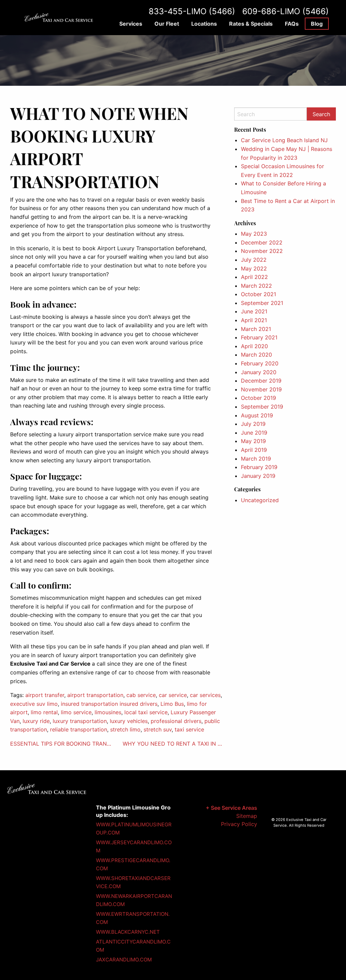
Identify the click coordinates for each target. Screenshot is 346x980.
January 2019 (258, 475)
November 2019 (261, 389)
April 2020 (254, 346)
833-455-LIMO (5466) (192, 11)
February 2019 (259, 467)
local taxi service (146, 712)
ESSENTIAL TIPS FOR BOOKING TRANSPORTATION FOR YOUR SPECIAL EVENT (61, 743)
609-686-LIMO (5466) (285, 11)
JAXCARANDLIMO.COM (124, 959)
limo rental (44, 712)
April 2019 (254, 449)
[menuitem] (130, 24)
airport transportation (95, 695)
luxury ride (36, 721)
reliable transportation (78, 729)
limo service (76, 712)
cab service (141, 695)
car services (205, 695)
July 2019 (253, 423)
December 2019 (261, 380)
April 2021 (254, 320)
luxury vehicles (129, 721)
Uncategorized (260, 500)
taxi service (189, 729)
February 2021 (259, 337)
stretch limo (125, 729)
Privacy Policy (239, 824)
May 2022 (254, 268)
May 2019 (253, 441)
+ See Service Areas (231, 807)
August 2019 (257, 415)
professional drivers (176, 721)
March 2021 (256, 329)
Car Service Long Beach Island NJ (284, 140)
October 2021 (258, 294)
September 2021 (262, 303)
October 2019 (258, 397)
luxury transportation (80, 721)
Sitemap (246, 816)
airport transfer (44, 695)
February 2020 (259, 363)
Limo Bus (172, 703)
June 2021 (254, 311)
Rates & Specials (251, 23)
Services (130, 23)
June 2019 (254, 432)
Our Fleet (166, 23)
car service (173, 695)
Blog (317, 23)
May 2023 (254, 233)
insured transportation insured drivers (109, 703)
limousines (108, 712)
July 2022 (254, 259)
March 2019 (256, 458)
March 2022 (256, 285)
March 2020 (256, 354)
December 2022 (261, 242)
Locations (204, 23)
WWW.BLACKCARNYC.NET (128, 932)
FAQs (292, 23)
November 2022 (262, 251)
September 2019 (262, 406)
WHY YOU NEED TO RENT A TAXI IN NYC (173, 743)
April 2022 (254, 277)
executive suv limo (34, 703)
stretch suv (158, 729)
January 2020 (258, 372)
